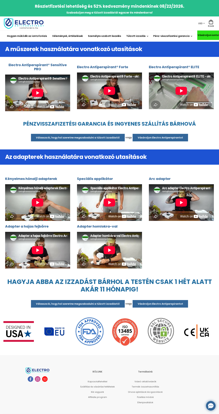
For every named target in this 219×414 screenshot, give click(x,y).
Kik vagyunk (97, 392)
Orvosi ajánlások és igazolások (145, 392)
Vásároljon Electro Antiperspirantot (160, 137)
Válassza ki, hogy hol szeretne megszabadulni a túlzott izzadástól (78, 137)
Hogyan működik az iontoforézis (27, 36)
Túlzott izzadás (136, 36)
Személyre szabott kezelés (104, 36)
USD (200, 23)
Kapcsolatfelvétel (97, 381)
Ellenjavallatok (145, 402)
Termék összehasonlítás (145, 386)
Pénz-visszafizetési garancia (171, 36)
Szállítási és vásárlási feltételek (97, 386)
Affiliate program (97, 397)
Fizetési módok (145, 397)
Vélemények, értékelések (67, 36)
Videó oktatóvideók (145, 381)
